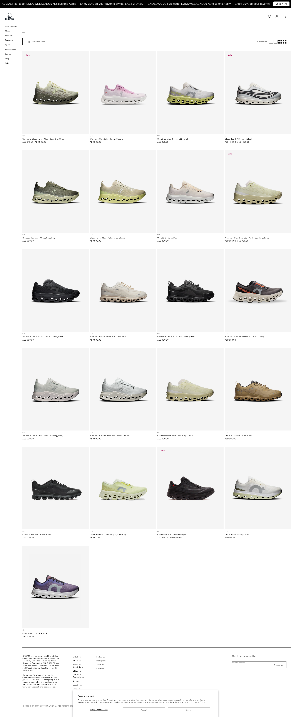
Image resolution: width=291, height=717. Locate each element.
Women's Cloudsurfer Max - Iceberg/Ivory (42, 435)
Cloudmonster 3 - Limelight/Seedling (108, 534)
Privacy (76, 689)
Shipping (77, 671)
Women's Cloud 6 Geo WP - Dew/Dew (108, 337)
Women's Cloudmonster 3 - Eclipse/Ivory (244, 337)
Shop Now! (281, 4)
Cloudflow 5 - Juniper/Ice (34, 633)
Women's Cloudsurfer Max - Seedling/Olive (43, 139)
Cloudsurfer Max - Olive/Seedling (38, 238)
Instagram (101, 661)
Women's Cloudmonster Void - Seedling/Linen (247, 238)
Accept (144, 710)
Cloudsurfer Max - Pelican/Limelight (107, 238)
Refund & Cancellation (78, 676)
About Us (77, 661)
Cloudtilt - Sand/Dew (167, 238)
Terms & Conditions (78, 665)
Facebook (100, 668)
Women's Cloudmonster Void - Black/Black (42, 337)
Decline (189, 710)
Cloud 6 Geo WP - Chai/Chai (238, 435)
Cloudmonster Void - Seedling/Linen (175, 435)
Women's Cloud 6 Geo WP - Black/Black (176, 337)
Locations (77, 685)
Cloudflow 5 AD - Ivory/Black (238, 139)
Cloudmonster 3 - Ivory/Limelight (173, 139)
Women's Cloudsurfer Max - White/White (109, 435)
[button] (269, 16)
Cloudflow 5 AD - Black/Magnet (172, 534)
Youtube (100, 664)
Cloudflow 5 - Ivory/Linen (237, 534)
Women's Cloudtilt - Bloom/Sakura (106, 139)
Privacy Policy (198, 702)
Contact (76, 681)
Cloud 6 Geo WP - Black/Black (36, 534)
